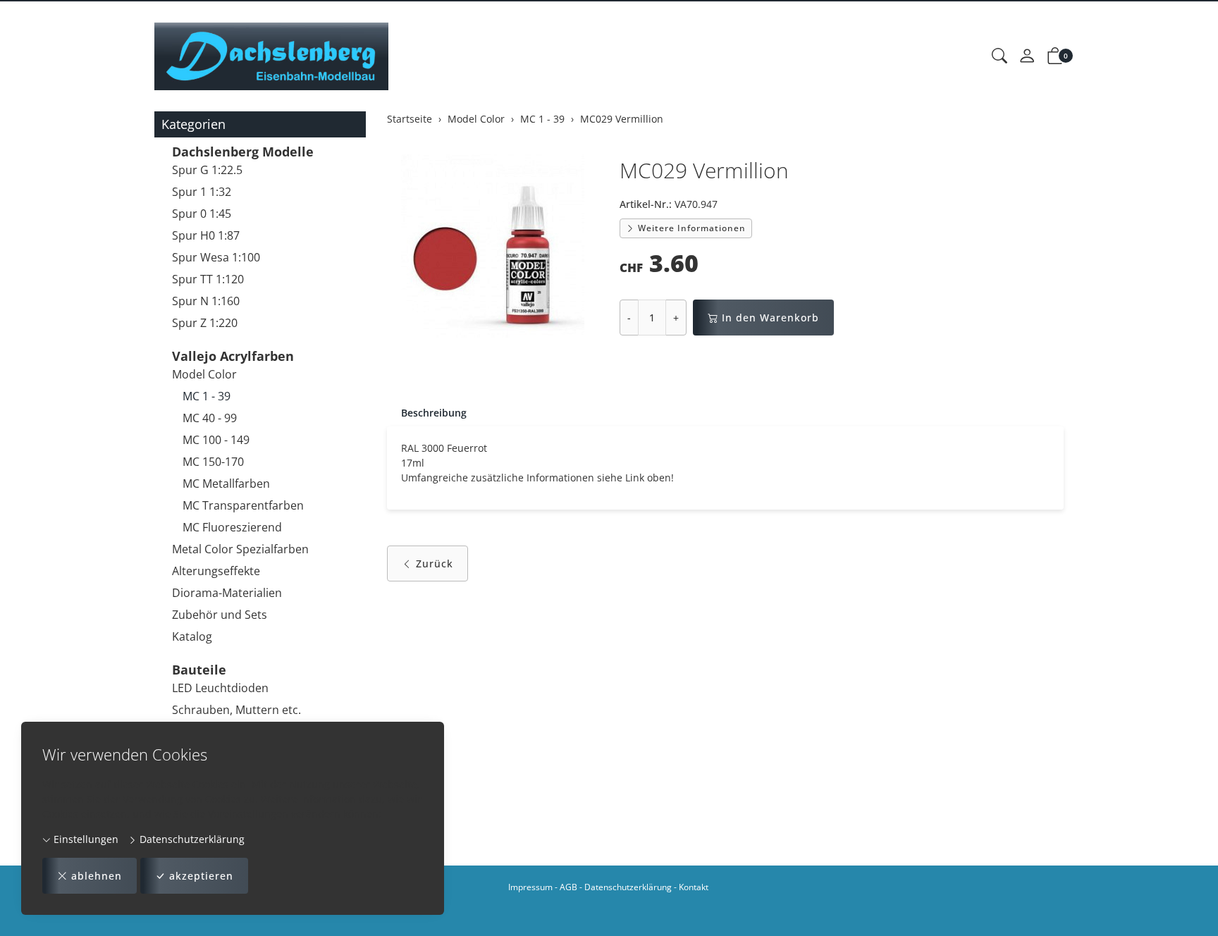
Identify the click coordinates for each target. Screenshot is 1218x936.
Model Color (204, 374)
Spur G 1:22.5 (207, 170)
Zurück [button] (434, 563)
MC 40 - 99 (210, 418)
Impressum (530, 887)
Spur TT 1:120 (208, 279)
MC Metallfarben (226, 483)
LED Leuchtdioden (220, 688)
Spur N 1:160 (206, 301)
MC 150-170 (213, 461)
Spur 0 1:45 (201, 213)
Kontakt (693, 887)
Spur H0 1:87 (206, 235)
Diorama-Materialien (227, 593)
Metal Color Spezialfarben (240, 549)
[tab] (427, 413)
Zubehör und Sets (219, 614)
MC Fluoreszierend (232, 527)
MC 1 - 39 (206, 396)
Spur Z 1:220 (205, 323)
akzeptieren (201, 875)
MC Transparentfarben (243, 505)
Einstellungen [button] (84, 839)
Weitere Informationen (690, 228)
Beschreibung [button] (434, 412)
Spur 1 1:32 (201, 191)
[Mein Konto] (1027, 56)
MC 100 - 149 (216, 440)
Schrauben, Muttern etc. (236, 710)
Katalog (192, 636)
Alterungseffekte (216, 571)
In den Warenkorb (770, 317)
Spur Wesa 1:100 (216, 257)
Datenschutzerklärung (191, 839)
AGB (568, 887)
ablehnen (96, 875)
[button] (999, 56)
